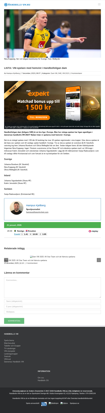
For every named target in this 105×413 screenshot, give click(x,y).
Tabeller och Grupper (12, 346)
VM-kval (7, 359)
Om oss (41, 378)
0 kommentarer (76, 73)
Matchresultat (9, 343)
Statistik (7, 356)
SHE (60, 73)
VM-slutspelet (9, 351)
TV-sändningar (9, 348)
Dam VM (54, 73)
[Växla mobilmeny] (99, 4)
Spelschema (9, 340)
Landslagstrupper (11, 354)
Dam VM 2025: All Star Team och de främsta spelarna (25, 260)
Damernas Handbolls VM (14, 362)
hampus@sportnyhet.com (37, 212)
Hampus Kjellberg (13, 73)
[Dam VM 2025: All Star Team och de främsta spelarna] (52, 257)
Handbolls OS (43, 380)
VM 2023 (65, 73)
